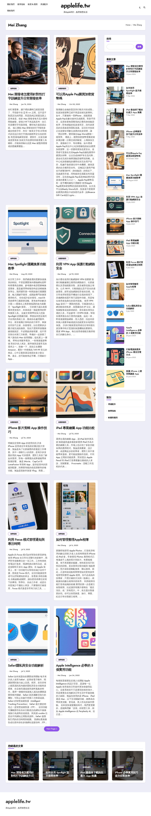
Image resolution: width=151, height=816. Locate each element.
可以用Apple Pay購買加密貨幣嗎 (75, 96)
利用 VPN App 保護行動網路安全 (75, 266)
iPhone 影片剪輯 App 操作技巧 (27, 430)
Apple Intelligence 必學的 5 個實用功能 (74, 667)
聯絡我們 (11, 10)
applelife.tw (75, 5)
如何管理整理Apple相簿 (72, 539)
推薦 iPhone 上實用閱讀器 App (134, 372)
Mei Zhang (14, 104)
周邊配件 (44, 4)
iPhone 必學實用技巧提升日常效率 (134, 133)
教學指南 (21, 4)
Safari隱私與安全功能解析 (26, 665)
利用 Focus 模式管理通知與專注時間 (26, 541)
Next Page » (51, 728)
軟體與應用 (62, 88)
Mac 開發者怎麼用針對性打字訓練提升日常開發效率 (26, 96)
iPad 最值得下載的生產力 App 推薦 (134, 111)
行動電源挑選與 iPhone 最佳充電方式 (133, 352)
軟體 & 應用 (33, 4)
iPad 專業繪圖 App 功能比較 (75, 428)
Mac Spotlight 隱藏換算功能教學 (27, 266)
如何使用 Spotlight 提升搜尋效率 (133, 90)
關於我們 (11, 4)
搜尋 (109, 39)
